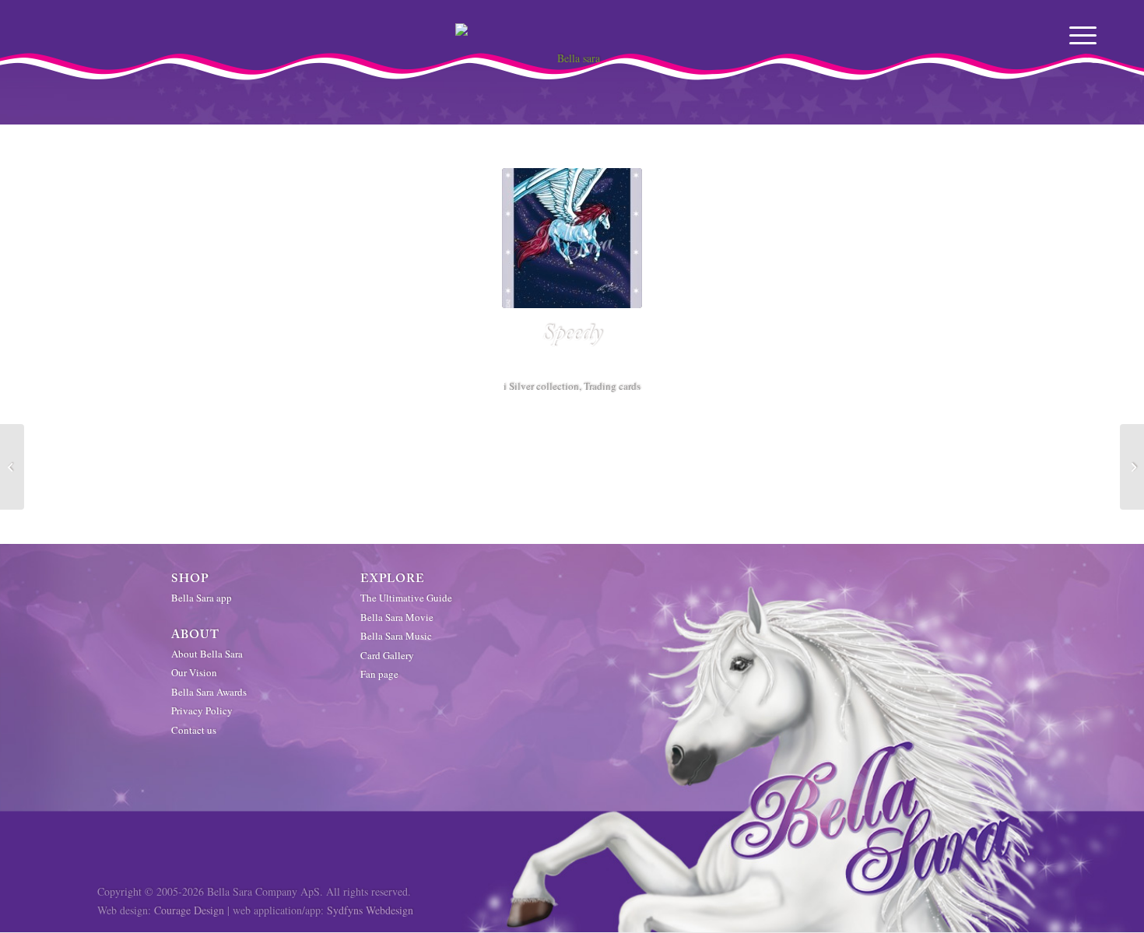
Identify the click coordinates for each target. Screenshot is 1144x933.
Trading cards (612, 386)
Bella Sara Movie (396, 617)
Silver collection (544, 386)
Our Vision (194, 672)
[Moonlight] (1132, 467)
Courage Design (189, 910)
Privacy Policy (202, 710)
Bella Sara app (201, 598)
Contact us (193, 730)
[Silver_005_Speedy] (572, 238)
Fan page (379, 674)
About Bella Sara (207, 654)
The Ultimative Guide (406, 598)
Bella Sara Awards (209, 692)
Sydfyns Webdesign (370, 910)
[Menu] (1084, 35)
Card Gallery (387, 655)
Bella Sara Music (396, 636)
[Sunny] (12, 467)
